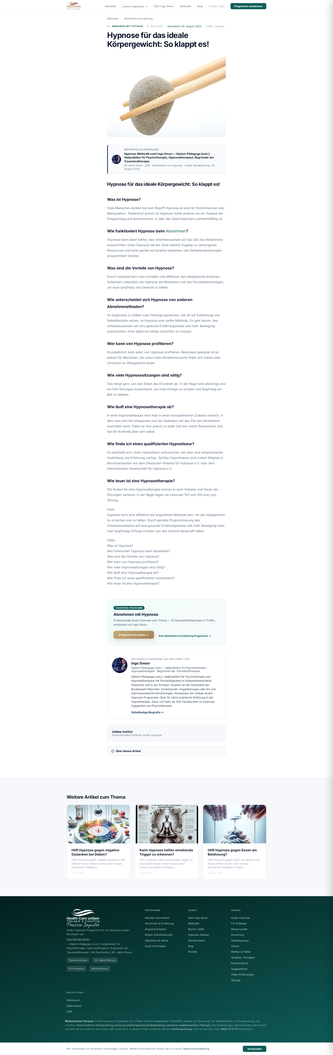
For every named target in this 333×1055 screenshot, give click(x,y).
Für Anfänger (239, 923)
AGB (69, 1011)
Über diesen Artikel (128, 751)
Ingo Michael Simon (78, 939)
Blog (200, 6)
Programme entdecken (248, 6)
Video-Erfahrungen (242, 974)
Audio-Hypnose (240, 917)
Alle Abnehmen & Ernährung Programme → (185, 635)
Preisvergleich (239, 963)
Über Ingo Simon (164, 6)
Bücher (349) (196, 929)
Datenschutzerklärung (196, 1048)
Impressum (73, 1000)
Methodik (185, 6)
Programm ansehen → (134, 634)
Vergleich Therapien (243, 957)
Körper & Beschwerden (159, 934)
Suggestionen (239, 968)
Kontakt (192, 951)
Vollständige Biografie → (147, 712)
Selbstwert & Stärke (156, 940)
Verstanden (254, 1048)
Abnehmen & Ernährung (138, 18)
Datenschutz (74, 1005)
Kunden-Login (216, 6)
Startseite (110, 6)
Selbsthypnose (240, 940)
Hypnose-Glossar (198, 934)
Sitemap (235, 980)
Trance (235, 946)
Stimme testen (196, 940)
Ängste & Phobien (155, 929)
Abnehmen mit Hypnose (127, 26)
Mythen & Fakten (241, 951)
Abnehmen (176, 231)
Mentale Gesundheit (157, 917)
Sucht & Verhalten (155, 946)
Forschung (237, 934)
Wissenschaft (239, 929)
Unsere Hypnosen (133, 6)
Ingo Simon (164, 153)
